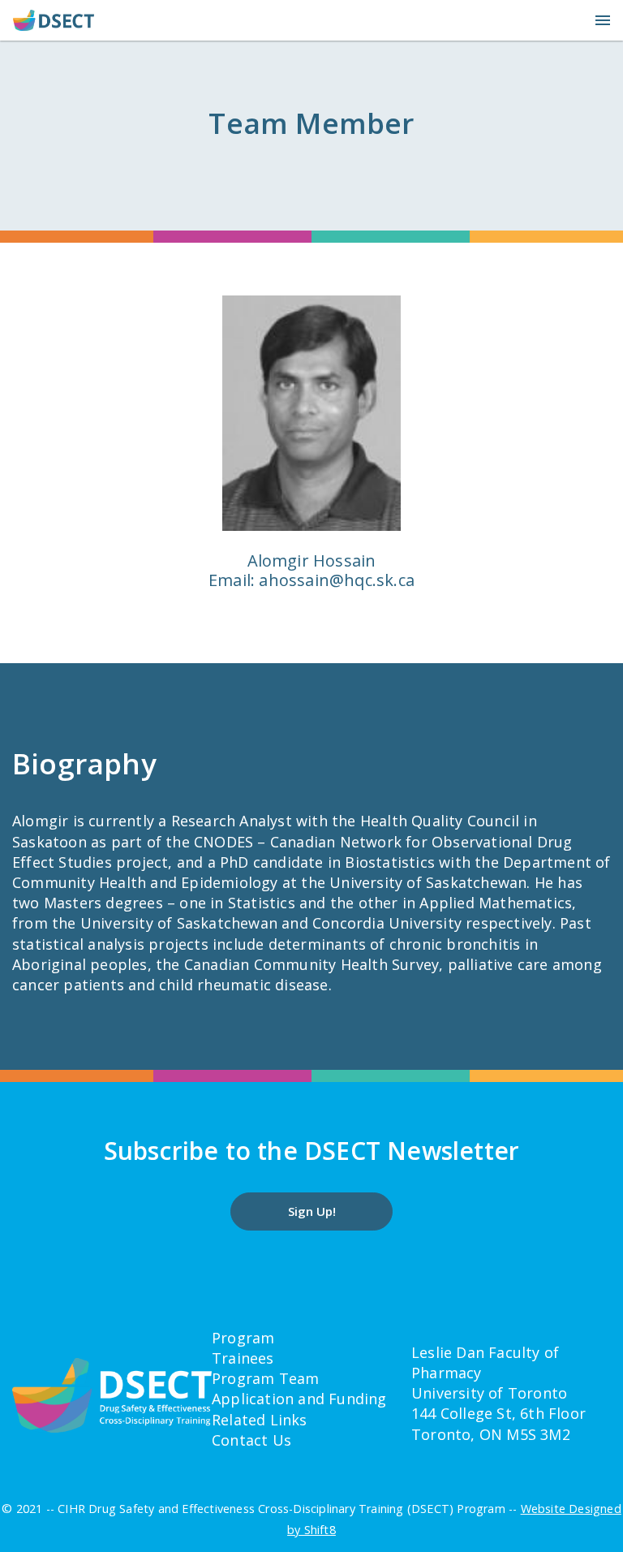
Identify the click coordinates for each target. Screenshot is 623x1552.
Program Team (265, 1378)
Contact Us (251, 1440)
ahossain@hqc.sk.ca (337, 580)
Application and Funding (299, 1398)
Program (243, 1337)
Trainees (243, 1358)
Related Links (259, 1419)
